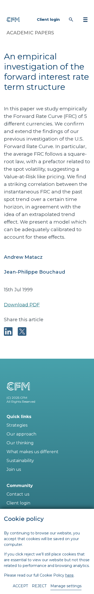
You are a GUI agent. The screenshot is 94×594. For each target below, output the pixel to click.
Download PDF (22, 305)
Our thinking (20, 442)
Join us (14, 469)
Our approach (21, 434)
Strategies (17, 425)
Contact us (18, 494)
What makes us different (32, 451)
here (69, 575)
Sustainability (20, 460)
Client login (48, 19)
